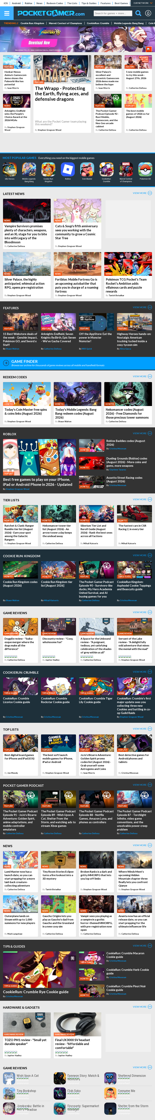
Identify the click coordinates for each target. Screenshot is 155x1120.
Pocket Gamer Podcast (23, 785)
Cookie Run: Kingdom (32, 23)
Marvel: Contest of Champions (65, 23)
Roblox (28, 3)
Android (16, 3)
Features (105, 3)
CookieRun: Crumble (98, 23)
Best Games (121, 3)
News (39, 3)
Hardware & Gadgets (21, 1007)
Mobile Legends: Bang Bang (129, 23)
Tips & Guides (88, 3)
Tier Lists (72, 3)
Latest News (14, 194)
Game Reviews (15, 613)
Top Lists (11, 729)
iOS (6, 3)
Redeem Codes (55, 3)
